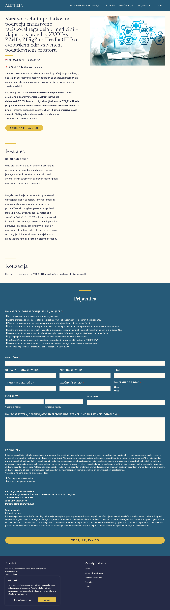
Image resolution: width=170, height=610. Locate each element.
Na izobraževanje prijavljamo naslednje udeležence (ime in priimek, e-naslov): (62, 414)
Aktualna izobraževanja (85, 5)
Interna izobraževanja (119, 5)
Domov (88, 568)
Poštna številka (71, 369)
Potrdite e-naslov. (53, 407)
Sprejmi (47, 600)
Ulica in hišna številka (22, 369)
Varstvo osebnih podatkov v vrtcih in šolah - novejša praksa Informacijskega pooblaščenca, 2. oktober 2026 (58, 333)
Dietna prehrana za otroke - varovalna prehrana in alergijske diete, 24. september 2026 (49, 323)
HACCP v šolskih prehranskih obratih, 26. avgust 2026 (33, 316)
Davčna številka (71, 382)
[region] (32, 590)
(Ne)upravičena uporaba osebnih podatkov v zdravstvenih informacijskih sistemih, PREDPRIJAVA (53, 340)
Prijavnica (144, 5)
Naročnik (12, 357)
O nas (159, 5)
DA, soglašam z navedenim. (20, 478)
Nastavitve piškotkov (22, 600)
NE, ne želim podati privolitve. (22, 481)
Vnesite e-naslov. (13, 407)
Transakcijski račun (19, 382)
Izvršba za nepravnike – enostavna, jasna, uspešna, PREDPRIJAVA (38, 346)
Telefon (93, 396)
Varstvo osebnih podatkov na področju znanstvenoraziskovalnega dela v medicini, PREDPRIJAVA (52, 343)
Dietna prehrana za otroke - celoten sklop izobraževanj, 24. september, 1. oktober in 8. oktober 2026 (54, 319)
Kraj (117, 369)
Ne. (117, 390)
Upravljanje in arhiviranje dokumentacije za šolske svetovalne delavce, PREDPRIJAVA (47, 336)
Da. (117, 387)
